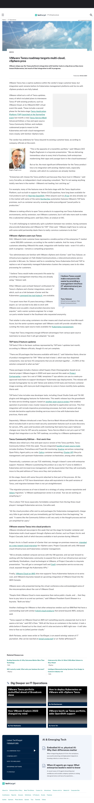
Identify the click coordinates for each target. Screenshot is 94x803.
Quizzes (27, 799)
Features (49, 795)
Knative (61, 449)
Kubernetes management (62, 327)
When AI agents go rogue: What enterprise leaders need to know (63, 766)
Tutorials (37, 799)
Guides (4, 799)
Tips (32, 799)
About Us (5, 790)
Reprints (13, 795)
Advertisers (47, 790)
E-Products (36, 795)
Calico (41, 452)
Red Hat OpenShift (36, 196)
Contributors (6, 795)
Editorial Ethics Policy (16, 790)
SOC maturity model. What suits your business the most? (25, 669)
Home (4, 19)
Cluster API (68, 452)
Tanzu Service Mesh (38, 118)
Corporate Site (75, 790)
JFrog (66, 196)
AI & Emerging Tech (13, 750)
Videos (44, 799)
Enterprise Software (14, 766)
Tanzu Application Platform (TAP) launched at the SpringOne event (27, 114)
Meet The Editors (29, 790)
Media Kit (66, 790)
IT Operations (12, 19)
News (11, 52)
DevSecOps (45, 199)
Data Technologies (13, 761)
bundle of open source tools (68, 446)
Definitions (28, 795)
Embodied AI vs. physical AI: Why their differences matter (62, 748)
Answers (20, 795)
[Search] (91, 15)
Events (43, 795)
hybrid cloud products (44, 611)
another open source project (58, 402)
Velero (12, 493)
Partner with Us (57, 790)
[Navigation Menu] (3, 15)
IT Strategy (11, 772)
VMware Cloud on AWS (25, 574)
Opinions (10, 799)
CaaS (53, 564)
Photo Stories (19, 799)
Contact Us (39, 790)
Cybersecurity (12, 756)
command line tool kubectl (30, 295)
